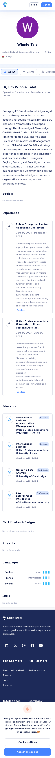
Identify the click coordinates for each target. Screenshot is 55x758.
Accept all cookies (27, 751)
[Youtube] (41, 645)
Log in (34, 5)
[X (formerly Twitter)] (15, 645)
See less (21, 310)
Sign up (46, 5)
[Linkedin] (6, 645)
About (11, 71)
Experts (7, 685)
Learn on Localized (13, 670)
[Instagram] (24, 645)
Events (30, 71)
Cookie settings (27, 742)
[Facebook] (32, 645)
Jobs (5, 680)
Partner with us (36, 670)
